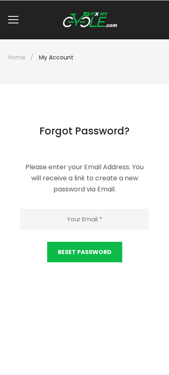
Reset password (85, 252)
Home (16, 57)
